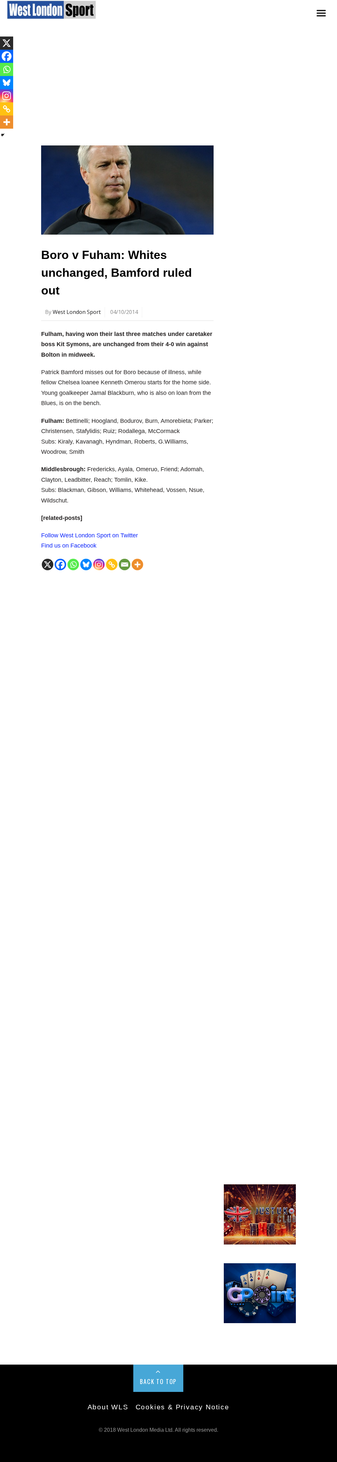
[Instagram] (99, 564)
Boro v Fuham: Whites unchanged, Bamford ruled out (116, 272)
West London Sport (77, 312)
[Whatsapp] (73, 564)
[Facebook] (60, 564)
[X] (47, 564)
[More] (137, 564)
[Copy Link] (111, 564)
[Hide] (2, 135)
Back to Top (158, 1381)
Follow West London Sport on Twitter (89, 535)
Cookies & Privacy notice (182, 1407)
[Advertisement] (168, 86)
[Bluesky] (86, 564)
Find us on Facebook (68, 545)
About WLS (108, 1407)
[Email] (124, 564)
